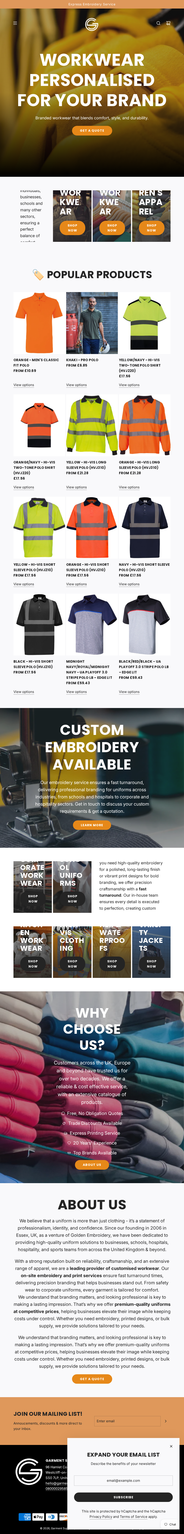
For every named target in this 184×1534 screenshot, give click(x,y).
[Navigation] (15, 23)
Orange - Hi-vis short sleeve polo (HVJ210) (87, 567)
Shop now (33, 963)
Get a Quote (92, 131)
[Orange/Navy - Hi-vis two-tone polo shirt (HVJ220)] (39, 425)
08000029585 (57, 1488)
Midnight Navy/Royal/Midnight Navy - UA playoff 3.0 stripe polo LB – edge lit (89, 669)
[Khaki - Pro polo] (92, 323)
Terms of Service (133, 1516)
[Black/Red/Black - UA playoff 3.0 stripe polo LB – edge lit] (145, 625)
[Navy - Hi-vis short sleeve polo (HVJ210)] (145, 528)
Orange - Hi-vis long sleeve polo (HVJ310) (139, 465)
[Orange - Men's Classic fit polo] (39, 323)
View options (23, 385)
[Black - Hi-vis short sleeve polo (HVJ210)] (39, 625)
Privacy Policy (101, 1516)
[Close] (171, 1446)
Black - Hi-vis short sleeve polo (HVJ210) (33, 664)
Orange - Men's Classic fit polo (36, 363)
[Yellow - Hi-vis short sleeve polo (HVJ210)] (39, 528)
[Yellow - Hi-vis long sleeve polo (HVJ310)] (92, 425)
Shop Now (72, 228)
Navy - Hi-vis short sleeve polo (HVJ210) (144, 567)
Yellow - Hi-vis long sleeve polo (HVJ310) (86, 465)
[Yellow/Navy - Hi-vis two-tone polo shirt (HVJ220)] (145, 323)
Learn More (92, 825)
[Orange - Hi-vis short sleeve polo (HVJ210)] (92, 528)
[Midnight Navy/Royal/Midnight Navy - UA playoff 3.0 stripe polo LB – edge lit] (92, 625)
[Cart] (168, 23)
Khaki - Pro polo (82, 360)
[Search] (158, 23)
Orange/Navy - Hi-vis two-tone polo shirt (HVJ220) (34, 467)
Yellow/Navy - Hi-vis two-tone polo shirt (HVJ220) (140, 365)
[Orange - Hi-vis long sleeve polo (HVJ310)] (145, 425)
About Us (92, 1165)
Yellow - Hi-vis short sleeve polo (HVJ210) (34, 567)
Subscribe (124, 1497)
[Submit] (166, 1421)
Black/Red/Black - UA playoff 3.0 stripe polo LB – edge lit (144, 667)
